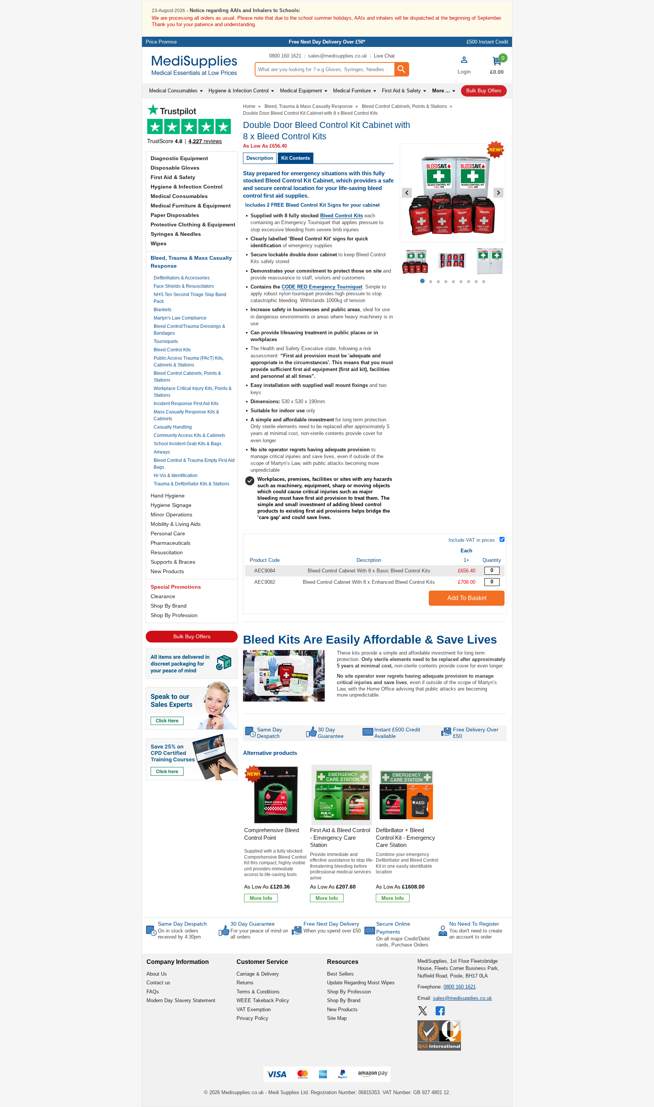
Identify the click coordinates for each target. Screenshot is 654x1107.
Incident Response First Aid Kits (186, 403)
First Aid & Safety (173, 177)
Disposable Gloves (175, 168)
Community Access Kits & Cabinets (189, 435)
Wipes (159, 243)
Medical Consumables (179, 196)
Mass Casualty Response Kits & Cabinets (186, 415)
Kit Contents (295, 158)
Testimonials (192, 126)
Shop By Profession (174, 615)
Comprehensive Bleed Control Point (271, 834)
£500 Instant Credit (487, 42)
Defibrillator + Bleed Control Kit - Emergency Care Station (405, 837)
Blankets (162, 309)
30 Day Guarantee (252, 924)
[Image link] (192, 756)
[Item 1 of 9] (452, 192)
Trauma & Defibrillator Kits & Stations (191, 483)
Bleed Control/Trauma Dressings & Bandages (189, 330)
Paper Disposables (175, 215)
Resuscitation (167, 552)
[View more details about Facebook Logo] (441, 1011)
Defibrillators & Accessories (182, 278)
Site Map (337, 1018)
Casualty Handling (173, 427)
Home (249, 106)
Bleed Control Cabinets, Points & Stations (187, 377)
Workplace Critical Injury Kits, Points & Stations (193, 392)
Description (259, 158)
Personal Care (168, 533)
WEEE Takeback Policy (263, 1000)
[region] (276, 795)
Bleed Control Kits (172, 349)
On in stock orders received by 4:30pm (179, 934)
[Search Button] (401, 69)
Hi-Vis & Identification (176, 475)
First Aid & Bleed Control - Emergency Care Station (340, 837)
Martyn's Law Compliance (180, 318)
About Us (156, 974)
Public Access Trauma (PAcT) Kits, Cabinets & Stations (189, 361)
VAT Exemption (254, 1009)
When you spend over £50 (332, 931)
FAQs (152, 992)
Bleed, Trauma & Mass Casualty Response (191, 262)
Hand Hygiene (168, 496)
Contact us (158, 982)
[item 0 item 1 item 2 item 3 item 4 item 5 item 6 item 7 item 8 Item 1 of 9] (452, 260)
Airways (162, 452)
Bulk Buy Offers (191, 636)
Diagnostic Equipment (179, 158)
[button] (464, 66)
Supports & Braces (173, 562)
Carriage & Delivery (258, 974)
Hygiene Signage (171, 505)
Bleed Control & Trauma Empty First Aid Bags (194, 464)
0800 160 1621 (285, 56)
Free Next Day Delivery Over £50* (327, 42)
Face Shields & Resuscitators (184, 286)
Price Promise (161, 42)
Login (464, 72)
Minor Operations (171, 514)
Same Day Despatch (182, 924)
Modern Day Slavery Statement (180, 1000)
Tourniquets (166, 341)
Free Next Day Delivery (331, 924)
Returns (245, 982)
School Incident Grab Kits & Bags (187, 443)
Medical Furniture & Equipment (191, 206)
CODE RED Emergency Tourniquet (322, 287)
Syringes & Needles (176, 234)
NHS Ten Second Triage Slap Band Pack (190, 298)
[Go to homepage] (198, 65)
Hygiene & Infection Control (187, 187)
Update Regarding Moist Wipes (361, 982)
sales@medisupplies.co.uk (337, 56)
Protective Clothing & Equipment (193, 224)
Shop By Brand (169, 606)
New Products (167, 571)
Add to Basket (466, 598)
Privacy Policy (252, 1018)
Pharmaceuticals (170, 543)
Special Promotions (176, 587)
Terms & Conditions (258, 992)
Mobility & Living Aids (176, 524)
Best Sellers (340, 974)
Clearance (163, 596)
